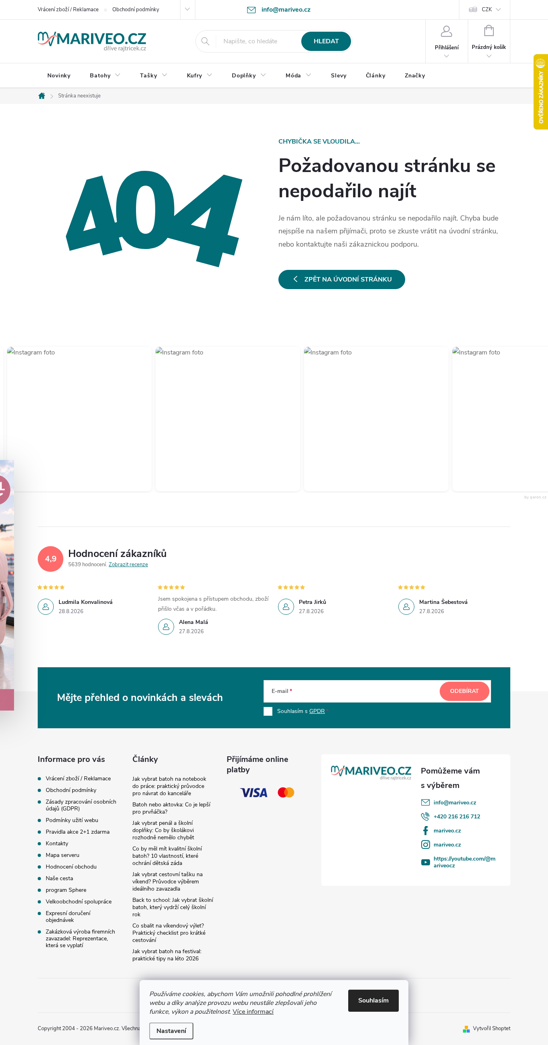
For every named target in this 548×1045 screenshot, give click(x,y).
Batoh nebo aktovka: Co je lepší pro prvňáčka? (171, 808)
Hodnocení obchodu (71, 867)
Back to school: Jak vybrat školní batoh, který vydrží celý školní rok (172, 907)
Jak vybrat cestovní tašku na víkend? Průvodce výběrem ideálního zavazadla (167, 882)
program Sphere (66, 890)
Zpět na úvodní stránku (348, 279)
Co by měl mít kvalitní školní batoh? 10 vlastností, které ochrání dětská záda (167, 856)
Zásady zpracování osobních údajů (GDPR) (81, 805)
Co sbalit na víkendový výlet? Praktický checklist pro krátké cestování (168, 933)
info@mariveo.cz (455, 802)
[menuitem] (59, 75)
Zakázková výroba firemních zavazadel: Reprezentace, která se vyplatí (80, 938)
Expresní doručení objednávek (68, 916)
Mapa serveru (62, 855)
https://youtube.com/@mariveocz (464, 862)
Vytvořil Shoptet (491, 1028)
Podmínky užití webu (72, 820)
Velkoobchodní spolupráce (79, 901)
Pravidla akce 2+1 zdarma (78, 832)
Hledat (326, 41)
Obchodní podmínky (135, 9)
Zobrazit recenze (128, 564)
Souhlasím (373, 1000)
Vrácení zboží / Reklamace (68, 9)
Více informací (253, 1011)
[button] (219, 419)
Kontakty (57, 843)
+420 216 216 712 (457, 816)
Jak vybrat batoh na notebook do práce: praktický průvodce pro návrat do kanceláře (169, 786)
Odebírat (464, 691)
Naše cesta (59, 878)
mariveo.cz (447, 830)
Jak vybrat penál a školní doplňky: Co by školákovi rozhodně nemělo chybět (163, 830)
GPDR (317, 711)
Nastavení (171, 1031)
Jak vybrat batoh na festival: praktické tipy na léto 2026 (166, 955)
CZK (487, 9)
